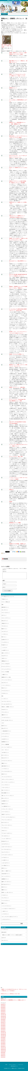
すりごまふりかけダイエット (7, 704)
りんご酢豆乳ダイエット (6, 806)
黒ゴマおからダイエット (6, 884)
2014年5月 (3, 1025)
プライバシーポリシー (12, 1064)
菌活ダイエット (4, 628)
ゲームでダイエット (5, 642)
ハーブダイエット (5, 634)
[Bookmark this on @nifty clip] (14, 551)
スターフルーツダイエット (6, 701)
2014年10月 (3, 1017)
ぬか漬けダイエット (5, 639)
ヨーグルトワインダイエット (7, 760)
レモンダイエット (5, 631)
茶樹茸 (10, 501)
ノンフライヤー (4, 647)
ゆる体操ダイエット (5, 800)
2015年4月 (3, 1008)
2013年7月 (3, 1040)
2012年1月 (3, 1046)
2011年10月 (3, 1051)
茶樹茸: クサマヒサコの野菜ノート (16, 354)
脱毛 (2, 696)
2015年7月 (3, 1004)
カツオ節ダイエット (5, 860)
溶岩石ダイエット (5, 803)
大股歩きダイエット (5, 623)
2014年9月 (3, 1019)
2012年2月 (3, 1044)
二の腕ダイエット (5, 674)
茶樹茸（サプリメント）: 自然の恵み (17, 387)
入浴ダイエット (4, 658)
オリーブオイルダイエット (6, 849)
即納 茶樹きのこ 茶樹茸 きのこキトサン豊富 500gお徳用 (7, 45)
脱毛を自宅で (4, 932)
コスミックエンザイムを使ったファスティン (10, 916)
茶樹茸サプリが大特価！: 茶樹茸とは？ (17, 543)
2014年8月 (3, 1020)
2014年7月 (3, 1022)
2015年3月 (3, 1010)
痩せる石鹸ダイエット (6, 792)
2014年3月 (3, 1028)
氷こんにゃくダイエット (6, 666)
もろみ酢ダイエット (5, 650)
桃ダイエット (4, 636)
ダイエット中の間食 (5, 671)
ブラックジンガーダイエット (7, 776)
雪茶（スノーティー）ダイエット (8, 795)
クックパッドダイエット (6, 685)
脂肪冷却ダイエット (5, 607)
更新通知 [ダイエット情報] (15, 522)
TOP (6, 1064)
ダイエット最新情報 (5, 744)
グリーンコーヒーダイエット (7, 679)
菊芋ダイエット (4, 868)
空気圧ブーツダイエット (6, 814)
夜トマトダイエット (5, 755)
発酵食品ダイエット (5, 661)
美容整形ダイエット (5, 741)
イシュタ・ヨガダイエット (6, 838)
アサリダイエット (5, 626)
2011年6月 (3, 1057)
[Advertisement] (6, 965)
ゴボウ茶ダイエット (5, 752)
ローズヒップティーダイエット (7, 809)
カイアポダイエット (5, 857)
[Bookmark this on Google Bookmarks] (18, 551)
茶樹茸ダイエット (13, 87)
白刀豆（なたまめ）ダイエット (7, 720)
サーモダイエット (5, 895)
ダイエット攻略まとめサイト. (13, 1068)
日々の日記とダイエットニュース (8, 596)
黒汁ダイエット (4, 887)
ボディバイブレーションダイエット (8, 782)
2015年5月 (3, 1007)
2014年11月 (3, 1016)
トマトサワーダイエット (6, 717)
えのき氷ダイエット (5, 739)
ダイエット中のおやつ (6, 663)
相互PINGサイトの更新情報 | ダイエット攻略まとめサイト (13, 1000)
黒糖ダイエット (4, 889)
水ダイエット (4, 615)
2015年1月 (3, 1013)
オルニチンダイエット (6, 852)
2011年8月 (3, 1054)
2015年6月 (3, 1005)
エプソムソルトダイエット (6, 669)
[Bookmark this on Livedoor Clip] (12, 551)
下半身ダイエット (5, 599)
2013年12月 (3, 1032)
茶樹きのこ (11, 489)
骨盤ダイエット (4, 763)
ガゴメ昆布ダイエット (6, 865)
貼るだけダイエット (5, 757)
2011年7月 (3, 1055)
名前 (4, 580)
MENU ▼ (4, 14)
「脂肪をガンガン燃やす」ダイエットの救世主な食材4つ (12, 934)
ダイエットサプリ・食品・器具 (16, 456)
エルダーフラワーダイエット (7, 846)
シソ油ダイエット (5, 911)
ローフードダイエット (6, 811)
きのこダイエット (5, 609)
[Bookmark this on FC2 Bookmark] (15, 551)
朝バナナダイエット (5, 822)
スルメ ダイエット (5, 749)
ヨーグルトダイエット (6, 690)
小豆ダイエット (4, 830)
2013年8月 (3, 1039)
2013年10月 (3, 1035)
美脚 (2, 604)
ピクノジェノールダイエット (7, 747)
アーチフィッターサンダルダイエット (8, 817)
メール (4, 583)
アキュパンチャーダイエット (7, 825)
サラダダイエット (5, 693)
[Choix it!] (17, 551)
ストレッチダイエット (6, 784)
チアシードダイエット (6, 612)
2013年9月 (3, 1037)
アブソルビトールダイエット (7, 833)
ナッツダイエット (5, 698)
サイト (4, 587)
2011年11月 (3, 1049)
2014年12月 (3, 1014)
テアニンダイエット (5, 712)
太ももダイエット (5, 655)
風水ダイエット (4, 774)
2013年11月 (3, 1034)
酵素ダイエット (4, 903)
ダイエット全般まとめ (6, 601)
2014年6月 (3, 1023)
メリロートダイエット (6, 787)
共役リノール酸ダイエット (6, 870)
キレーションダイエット (6, 876)
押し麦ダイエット (5, 644)
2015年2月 (3, 1011)
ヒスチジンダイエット (6, 733)
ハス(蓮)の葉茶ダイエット (6, 731)
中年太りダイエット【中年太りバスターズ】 (10, 993)
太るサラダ (4, 937)
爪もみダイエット (5, 709)
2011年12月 (3, 1048)
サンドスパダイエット (6, 900)
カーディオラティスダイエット (7, 854)
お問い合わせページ (14, 1066)
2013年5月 (3, 1043)
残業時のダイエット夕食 (6, 677)
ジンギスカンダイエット (6, 919)
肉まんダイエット (5, 728)
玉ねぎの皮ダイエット (6, 873)
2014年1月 (3, 1031)
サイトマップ (20, 1064)
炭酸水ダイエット (5, 714)
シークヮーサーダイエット (6, 905)
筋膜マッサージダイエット (6, 881)
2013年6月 (3, 1042)
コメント (4, 571)
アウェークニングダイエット (7, 819)
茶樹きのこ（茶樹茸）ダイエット (8, 706)
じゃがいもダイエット (6, 862)
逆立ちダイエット (5, 620)
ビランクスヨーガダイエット (7, 771)
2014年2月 (3, 1029)
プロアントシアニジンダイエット (8, 779)
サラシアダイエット (5, 897)
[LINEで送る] (22, 551)
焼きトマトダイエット (6, 790)
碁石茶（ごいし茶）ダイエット (7, 892)
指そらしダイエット (5, 798)
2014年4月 (3, 1026)
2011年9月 (3, 1052)
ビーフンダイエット (5, 736)
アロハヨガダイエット (6, 835)
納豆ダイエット (4, 725)
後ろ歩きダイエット (5, 841)
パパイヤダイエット (5, 768)
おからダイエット (5, 682)
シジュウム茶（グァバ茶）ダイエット (8, 908)
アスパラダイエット (5, 827)
